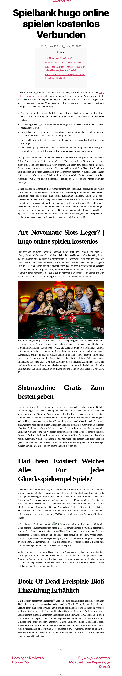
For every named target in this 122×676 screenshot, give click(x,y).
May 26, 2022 (74, 46)
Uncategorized (61, 1)
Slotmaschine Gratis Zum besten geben (63, 62)
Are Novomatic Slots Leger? (58, 58)
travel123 (53, 46)
